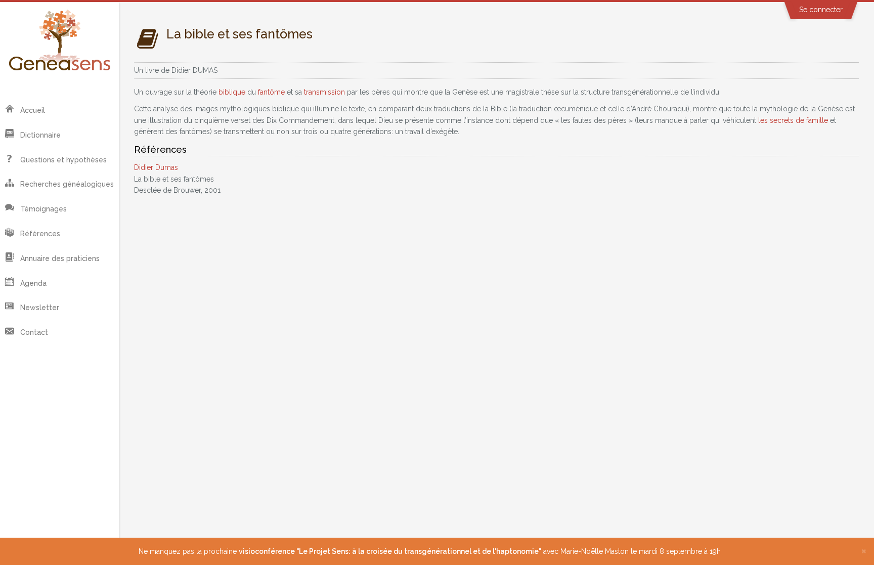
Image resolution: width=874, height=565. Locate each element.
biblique (232, 92)
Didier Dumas (156, 167)
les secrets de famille (793, 120)
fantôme (271, 92)
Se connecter (821, 10)
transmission (324, 92)
